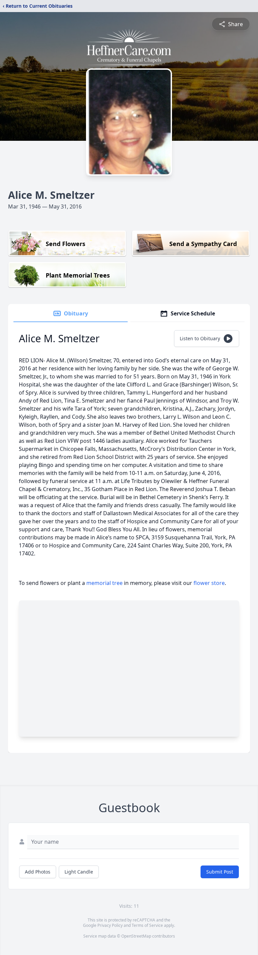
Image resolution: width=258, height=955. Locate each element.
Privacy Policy (110, 925)
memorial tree (104, 583)
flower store (209, 583)
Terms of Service (147, 925)
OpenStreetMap (136, 936)
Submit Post (219, 872)
